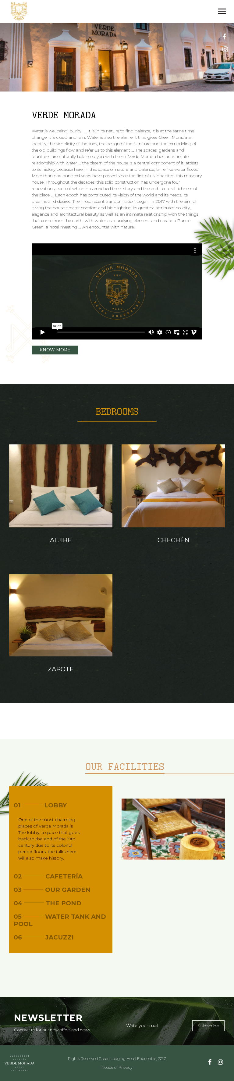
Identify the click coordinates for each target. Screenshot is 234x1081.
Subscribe (208, 1026)
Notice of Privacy (117, 1067)
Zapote (61, 669)
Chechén (173, 540)
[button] (61, 805)
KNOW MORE (55, 350)
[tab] (61, 805)
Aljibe (61, 540)
